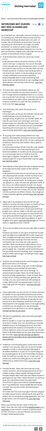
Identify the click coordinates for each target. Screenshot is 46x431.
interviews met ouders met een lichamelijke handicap (25, 18)
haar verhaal (20, 104)
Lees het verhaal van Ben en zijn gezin (22, 309)
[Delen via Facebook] (39, 25)
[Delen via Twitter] (43, 25)
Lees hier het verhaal (27, 220)
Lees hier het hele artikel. (33, 130)
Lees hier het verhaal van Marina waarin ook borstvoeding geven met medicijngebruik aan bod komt (23, 336)
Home (3, 18)
